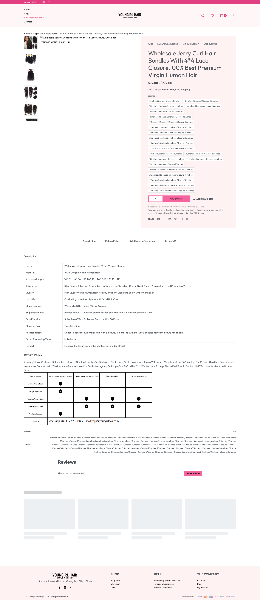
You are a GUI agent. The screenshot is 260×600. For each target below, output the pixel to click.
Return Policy (112, 241)
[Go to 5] (30, 109)
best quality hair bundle (162, 210)
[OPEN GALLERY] (83, 78)
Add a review (193, 473)
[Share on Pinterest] (175, 219)
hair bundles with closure (200, 210)
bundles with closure (181, 210)
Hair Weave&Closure (167, 44)
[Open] (212, 15)
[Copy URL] (187, 219)
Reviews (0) (170, 241)
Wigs (35, 33)
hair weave (215, 210)
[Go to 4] (30, 92)
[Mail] (181, 219)
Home (27, 33)
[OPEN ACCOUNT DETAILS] (234, 15)
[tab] (89, 241)
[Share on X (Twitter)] (158, 219)
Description (89, 241)
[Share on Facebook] (164, 219)
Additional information (142, 241)
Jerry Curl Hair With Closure (192, 213)
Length (152, 96)
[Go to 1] (30, 42)
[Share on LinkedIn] (169, 219)
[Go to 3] (30, 75)
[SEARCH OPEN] (203, 15)
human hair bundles (172, 213)
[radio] (165, 101)
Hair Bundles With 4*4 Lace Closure (199, 44)
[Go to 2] (30, 59)
